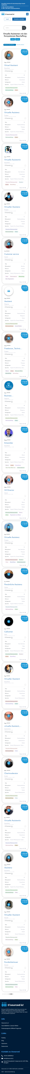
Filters (12, 39)
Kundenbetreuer (11, 962)
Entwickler (8, 443)
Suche (17, 39)
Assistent (8, 301)
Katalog (3, 1037)
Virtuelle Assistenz (11, 113)
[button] (27, 14)
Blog (2, 1040)
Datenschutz (4, 1046)
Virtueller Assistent (12, 679)
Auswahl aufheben (20, 44)
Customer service (11, 254)
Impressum (4, 1043)
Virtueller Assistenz (12, 207)
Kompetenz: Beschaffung (9, 44)
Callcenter (8, 632)
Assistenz (8, 868)
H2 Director (9, 490)
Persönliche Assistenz (13, 585)
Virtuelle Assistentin (12, 160)
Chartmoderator (11, 773)
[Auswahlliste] (25, 543)
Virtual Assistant (11, 65)
